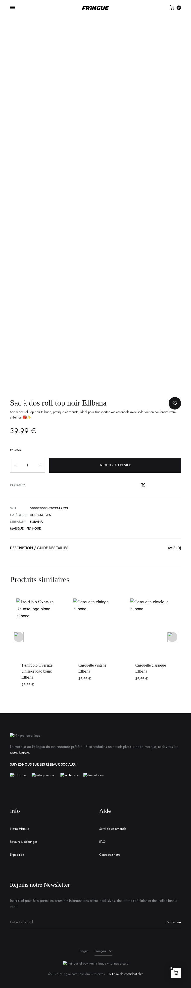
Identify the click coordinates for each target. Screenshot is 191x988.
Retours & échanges (23, 842)
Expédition (17, 854)
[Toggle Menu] (12, 7)
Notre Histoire (19, 829)
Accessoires (40, 515)
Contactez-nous (109, 854)
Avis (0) (174, 548)
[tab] (39, 549)
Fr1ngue (34, 528)
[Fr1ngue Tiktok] (20, 775)
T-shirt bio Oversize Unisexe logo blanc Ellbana (36, 671)
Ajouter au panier (115, 465)
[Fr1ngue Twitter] (69, 775)
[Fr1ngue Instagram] (46, 775)
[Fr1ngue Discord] (93, 775)
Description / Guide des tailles (39, 548)
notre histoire (20, 752)
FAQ (102, 842)
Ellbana (36, 522)
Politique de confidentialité (125, 974)
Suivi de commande (112, 829)
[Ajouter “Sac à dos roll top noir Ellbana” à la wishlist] (175, 403)
